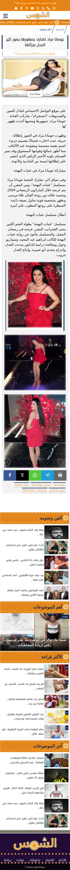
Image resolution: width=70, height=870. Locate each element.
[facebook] (10, 475)
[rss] (43, 8)
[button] (7, 633)
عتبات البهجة (22, 485)
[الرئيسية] (16, 8)
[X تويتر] (27, 8)
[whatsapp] (35, 475)
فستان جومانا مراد (41, 485)
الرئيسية (60, 29)
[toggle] (5, 16)
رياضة (7, 860)
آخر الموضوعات (47, 746)
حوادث (20, 860)
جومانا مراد (59, 485)
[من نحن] (48, 8)
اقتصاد (49, 860)
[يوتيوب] (32, 8)
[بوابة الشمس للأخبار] (37, 15)
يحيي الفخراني (57, 490)
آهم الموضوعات (47, 607)
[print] (60, 475)
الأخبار (62, 860)
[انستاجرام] (37, 8)
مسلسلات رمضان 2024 (35, 490)
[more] (54, 8)
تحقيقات (34, 860)
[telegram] (47, 475)
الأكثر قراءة (52, 656)
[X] (22, 475)
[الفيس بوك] (21, 8)
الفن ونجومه (45, 29)
